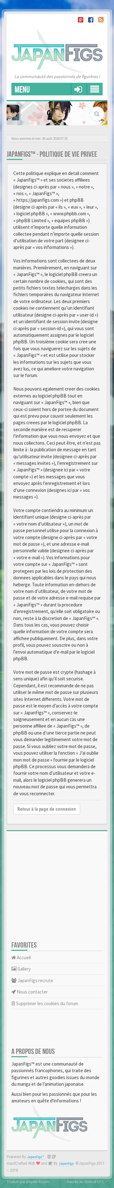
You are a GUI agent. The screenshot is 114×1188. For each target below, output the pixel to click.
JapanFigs (66, 1164)
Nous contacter (32, 992)
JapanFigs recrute (34, 980)
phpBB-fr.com (37, 1181)
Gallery (23, 969)
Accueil (23, 957)
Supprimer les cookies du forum (46, 1003)
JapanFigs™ (35, 1157)
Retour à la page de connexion (46, 809)
